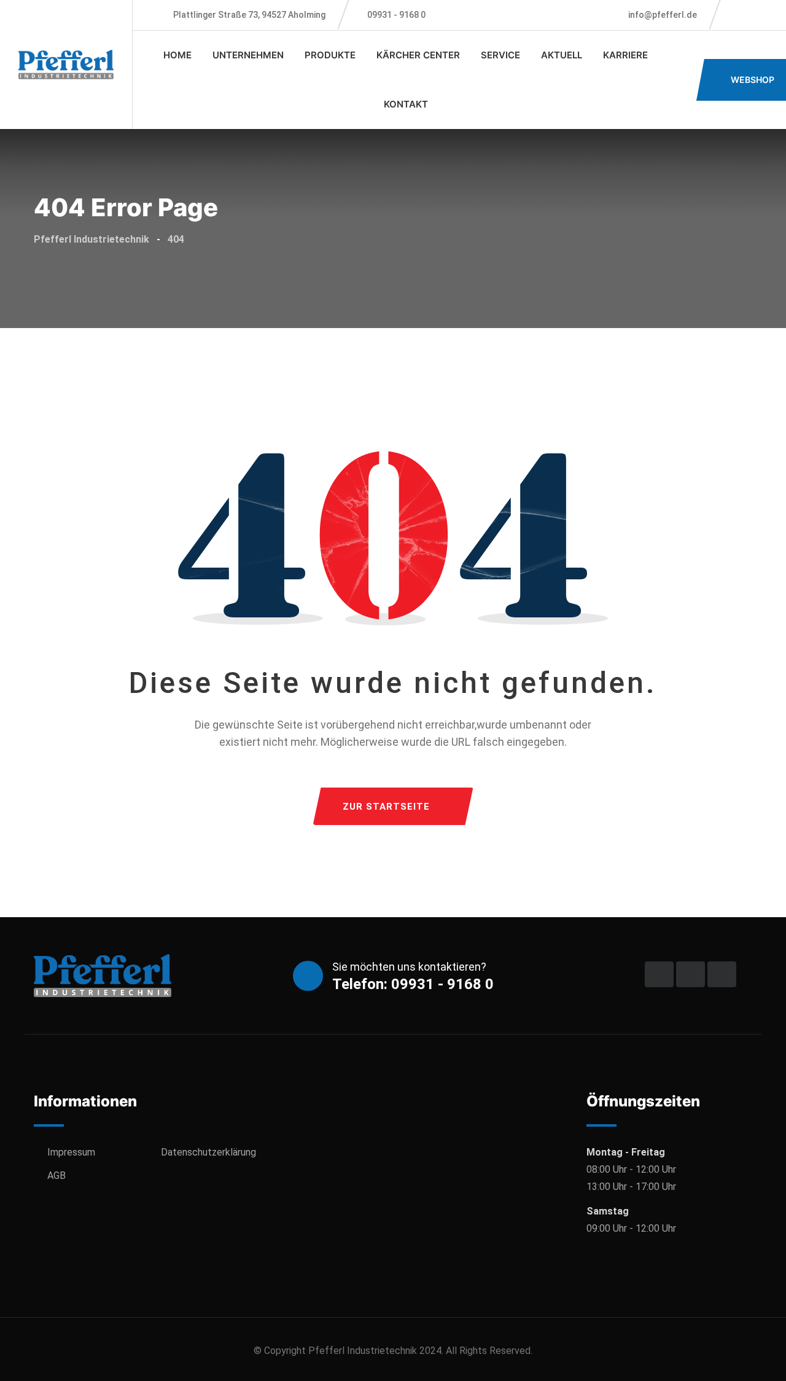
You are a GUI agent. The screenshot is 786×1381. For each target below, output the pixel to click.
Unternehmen (248, 55)
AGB (56, 1175)
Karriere (625, 55)
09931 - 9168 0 (396, 15)
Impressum (71, 1152)
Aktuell (561, 55)
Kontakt (406, 104)
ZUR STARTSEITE (386, 806)
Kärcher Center (418, 55)
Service (500, 55)
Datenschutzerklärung (208, 1152)
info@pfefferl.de (661, 15)
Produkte (330, 55)
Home (177, 55)
